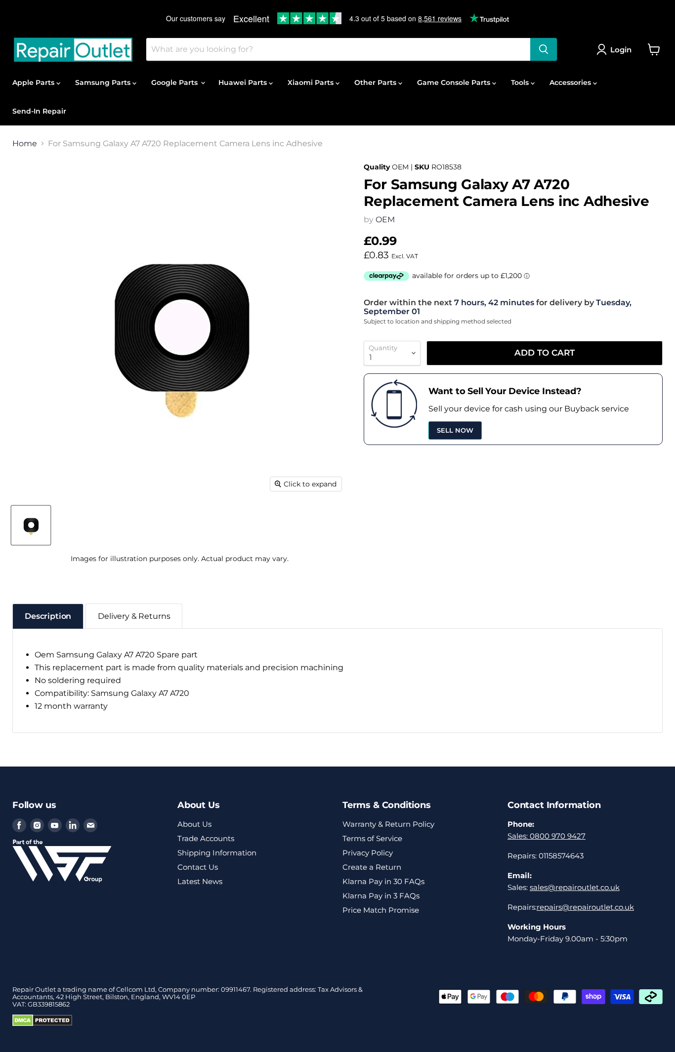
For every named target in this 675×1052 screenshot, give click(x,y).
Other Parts (376, 82)
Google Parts (175, 82)
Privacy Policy (367, 852)
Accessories (571, 82)
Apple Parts (34, 82)
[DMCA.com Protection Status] (42, 1024)
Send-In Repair (39, 111)
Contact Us (197, 867)
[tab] (48, 616)
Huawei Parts (243, 82)
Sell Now (455, 430)
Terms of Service (372, 838)
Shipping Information (216, 852)
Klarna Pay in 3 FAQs (381, 895)
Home (24, 143)
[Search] (543, 49)
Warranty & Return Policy (388, 824)
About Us (194, 824)
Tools (521, 82)
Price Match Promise (380, 910)
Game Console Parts (454, 82)
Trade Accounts (205, 838)
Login (621, 49)
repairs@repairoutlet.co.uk (585, 907)
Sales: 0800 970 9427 (546, 836)
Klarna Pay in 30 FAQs (383, 881)
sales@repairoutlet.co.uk (575, 887)
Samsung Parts (103, 82)
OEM (385, 219)
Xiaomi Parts (312, 82)
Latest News (199, 881)
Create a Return (371, 867)
